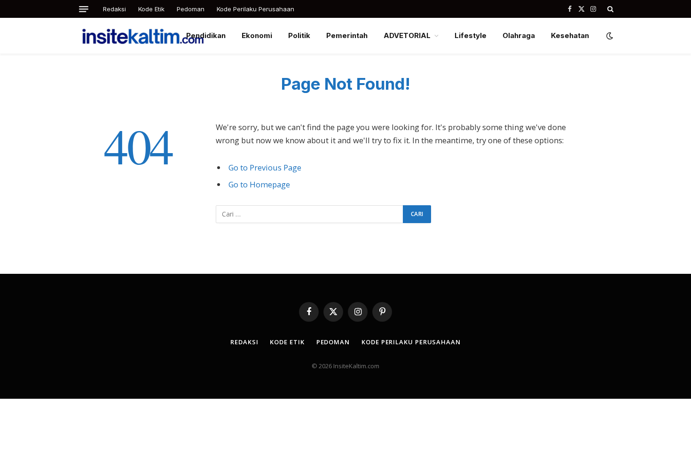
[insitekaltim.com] (143, 36)
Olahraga (519, 35)
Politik (299, 35)
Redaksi (114, 9)
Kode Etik (151, 9)
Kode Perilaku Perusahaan (255, 9)
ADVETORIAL (407, 35)
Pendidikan (206, 35)
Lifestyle (471, 35)
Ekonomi (257, 35)
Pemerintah (347, 35)
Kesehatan (570, 35)
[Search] (609, 9)
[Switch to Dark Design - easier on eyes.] (608, 35)
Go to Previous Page (264, 167)
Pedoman (190, 9)
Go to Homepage (259, 184)
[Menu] (83, 9)
